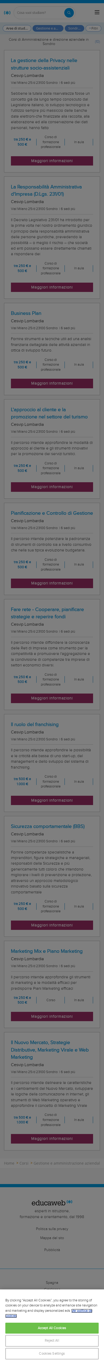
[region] (52, 1327)
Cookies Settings (52, 1354)
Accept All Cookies (52, 1328)
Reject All (52, 1341)
